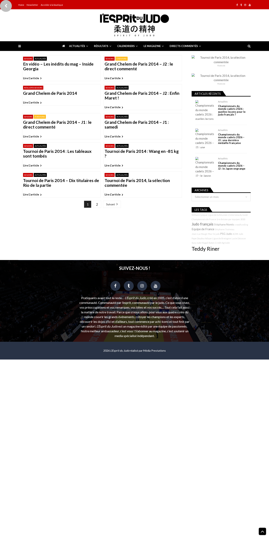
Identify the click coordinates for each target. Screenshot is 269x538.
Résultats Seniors (33, 87)
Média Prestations (154, 350)
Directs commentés (184, 46)
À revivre (121, 58)
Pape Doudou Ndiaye (202, 238)
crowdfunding (241, 224)
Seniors (28, 58)
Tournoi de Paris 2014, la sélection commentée (137, 183)
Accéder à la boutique (52, 5)
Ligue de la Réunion (218, 215)
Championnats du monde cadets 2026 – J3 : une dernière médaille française (231, 139)
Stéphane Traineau (224, 229)
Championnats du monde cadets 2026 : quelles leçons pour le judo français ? (232, 110)
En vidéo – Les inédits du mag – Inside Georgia (58, 66)
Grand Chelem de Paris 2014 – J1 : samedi (137, 125)
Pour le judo (214, 234)
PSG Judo (226, 233)
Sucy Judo (196, 242)
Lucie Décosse (239, 238)
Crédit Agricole (222, 242)
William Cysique (199, 215)
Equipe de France (203, 229)
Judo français (202, 224)
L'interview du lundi (238, 215)
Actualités (77, 46)
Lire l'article (31, 78)
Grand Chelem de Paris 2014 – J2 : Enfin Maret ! (142, 95)
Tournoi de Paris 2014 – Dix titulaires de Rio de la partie (61, 183)
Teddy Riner (206, 249)
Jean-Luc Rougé (200, 234)
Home (21, 5)
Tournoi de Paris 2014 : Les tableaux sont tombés (57, 154)
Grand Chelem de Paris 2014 (50, 93)
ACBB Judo (238, 234)
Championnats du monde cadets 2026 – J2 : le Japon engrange (231, 165)
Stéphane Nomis (224, 224)
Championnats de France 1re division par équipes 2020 (218, 219)
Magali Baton (208, 242)
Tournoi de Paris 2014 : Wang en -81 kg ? (142, 154)
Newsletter (32, 5)
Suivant (110, 204)
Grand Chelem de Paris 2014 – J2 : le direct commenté (139, 66)
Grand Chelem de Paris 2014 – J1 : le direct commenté (57, 125)
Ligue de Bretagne (221, 238)
